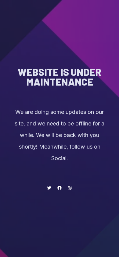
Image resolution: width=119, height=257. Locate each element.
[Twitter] (49, 187)
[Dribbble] (69, 187)
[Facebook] (59, 187)
